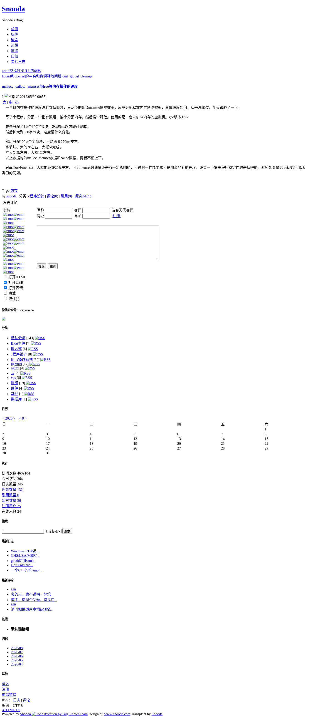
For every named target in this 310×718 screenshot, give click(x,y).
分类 (5, 328)
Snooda (13, 9)
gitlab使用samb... (23, 561)
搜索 (5, 521)
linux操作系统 (22, 360)
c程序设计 (36, 196)
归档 (5, 639)
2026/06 (17, 656)
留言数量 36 (11, 500)
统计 (5, 463)
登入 (5, 684)
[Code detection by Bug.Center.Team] (60, 714)
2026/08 (17, 648)
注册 (5, 689)
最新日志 (8, 541)
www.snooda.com (117, 714)
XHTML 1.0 (11, 710)
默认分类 (18, 338)
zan (13, 589)
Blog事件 (18, 343)
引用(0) (66, 196)
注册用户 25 (11, 506)
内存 (14, 191)
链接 (5, 619)
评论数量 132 (12, 490)
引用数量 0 (10, 495)
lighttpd (16, 364)
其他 (14, 394)
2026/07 (17, 652)
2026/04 (17, 664)
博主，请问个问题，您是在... (34, 600)
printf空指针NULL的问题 (21, 71)
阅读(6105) (82, 196)
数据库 (16, 399)
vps (13, 378)
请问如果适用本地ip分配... (32, 609)
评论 (26, 700)
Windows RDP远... (25, 551)
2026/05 (17, 660)
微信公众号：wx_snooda (18, 310)
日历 (5, 409)
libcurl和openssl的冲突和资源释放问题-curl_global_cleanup (47, 76)
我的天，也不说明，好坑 (31, 594)
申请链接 (9, 695)
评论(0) (52, 196)
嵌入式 (16, 349)
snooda (11, 196)
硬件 (14, 388)
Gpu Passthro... (22, 565)
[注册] (116, 216)
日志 (16, 700)
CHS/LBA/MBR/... (25, 555)
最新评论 (8, 580)
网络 (14, 383)
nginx (15, 368)
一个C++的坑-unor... (26, 570)
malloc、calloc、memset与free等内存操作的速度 (40, 86)
